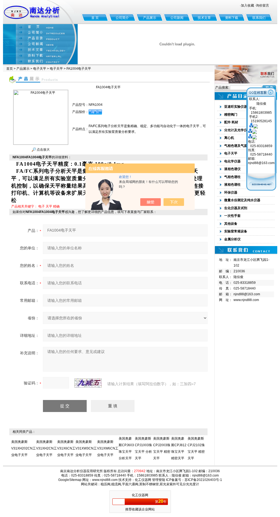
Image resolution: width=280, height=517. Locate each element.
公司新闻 (176, 18)
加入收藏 (247, 5)
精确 (56, 206)
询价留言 (262, 5)
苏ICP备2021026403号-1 (203, 480)
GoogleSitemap (69, 480)
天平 (49, 206)
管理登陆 (158, 480)
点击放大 (43, 149)
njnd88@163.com (247, 294)
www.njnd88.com (246, 300)
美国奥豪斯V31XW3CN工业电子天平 (86, 448)
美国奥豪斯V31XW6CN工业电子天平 (107, 448)
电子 (41, 206)
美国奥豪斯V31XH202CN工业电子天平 (23, 448)
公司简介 (122, 18)
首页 (9, 69)
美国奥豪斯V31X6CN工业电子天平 (66, 448)
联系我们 (259, 18)
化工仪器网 (143, 480)
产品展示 (149, 18)
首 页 (95, 18)
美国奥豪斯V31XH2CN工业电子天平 (46, 448)
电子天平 (39, 69)
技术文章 (204, 18)
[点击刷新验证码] (88, 383)
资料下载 (231, 18)
